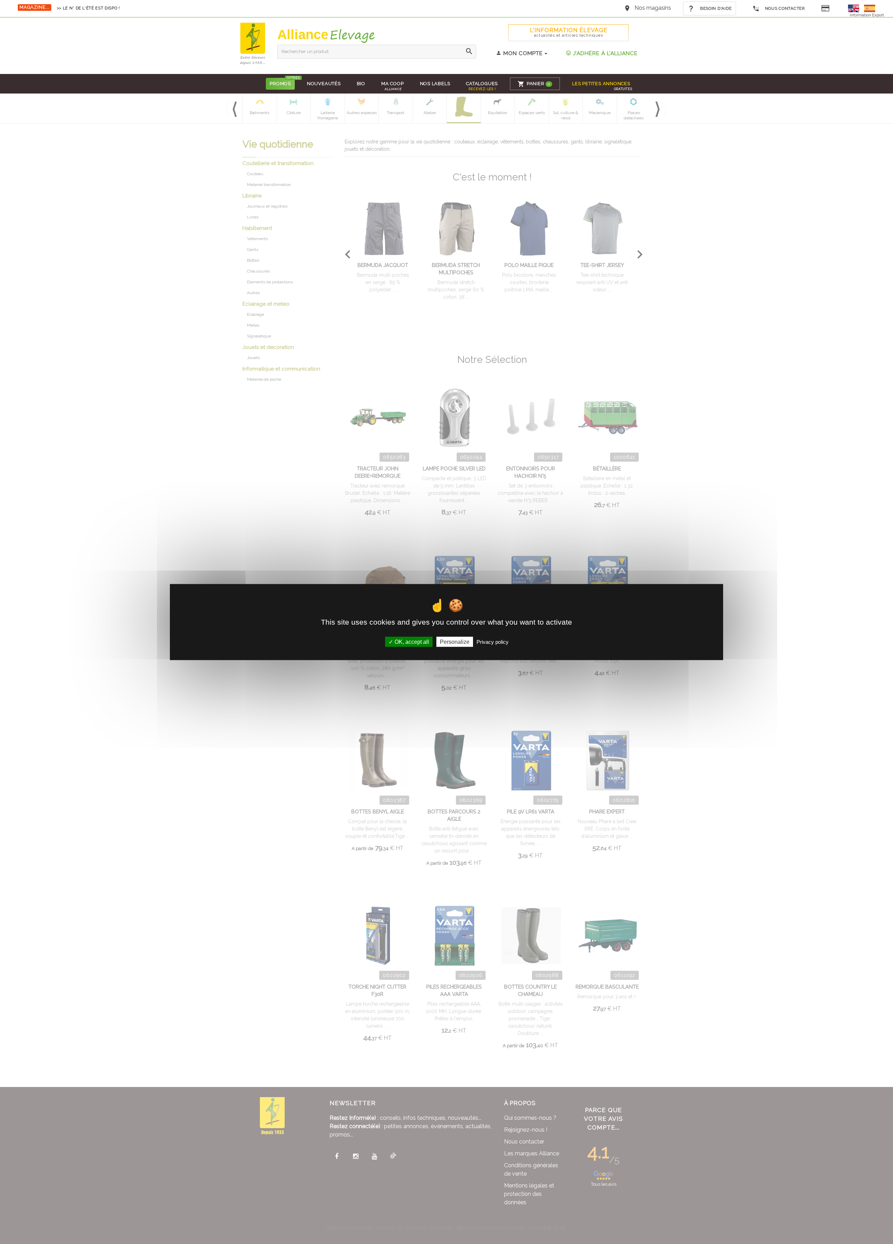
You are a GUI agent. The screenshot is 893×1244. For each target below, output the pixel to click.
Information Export (867, 15)
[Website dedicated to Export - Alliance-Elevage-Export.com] (855, 8)
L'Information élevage (568, 32)
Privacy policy (492, 642)
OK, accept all (411, 642)
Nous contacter (784, 8)
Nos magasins (653, 8)
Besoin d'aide (715, 8)
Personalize (455, 642)
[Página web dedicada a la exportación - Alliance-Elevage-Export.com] (869, 8)
